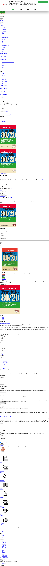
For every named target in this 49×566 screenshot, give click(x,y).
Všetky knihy (3, 63)
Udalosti (3, 531)
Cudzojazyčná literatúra (3, 60)
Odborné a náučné (4, 121)
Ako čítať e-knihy (4, 544)
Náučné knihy (3, 51)
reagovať (1, 391)
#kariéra (1, 323)
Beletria (1, 25)
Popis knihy (3, 317)
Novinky (3, 65)
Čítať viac (43, 179)
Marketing (3, 554)
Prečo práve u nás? (4, 542)
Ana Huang (3, 74)
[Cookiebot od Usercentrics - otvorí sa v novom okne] (5, 9)
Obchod (4, 368)
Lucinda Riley (3, 76)
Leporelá (3, 50)
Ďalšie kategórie (3, 33)
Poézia (2, 32)
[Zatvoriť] (0, 432)
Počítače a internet (4, 40)
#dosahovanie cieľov (4, 323)
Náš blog (3, 551)
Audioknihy (1, 20)
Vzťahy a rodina (3, 39)
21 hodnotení (2, 377)
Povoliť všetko (43, 1)
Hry (0, 21)
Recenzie (3, 318)
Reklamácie (3, 546)
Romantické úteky (4, 79)
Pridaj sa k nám (3, 553)
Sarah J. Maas (3, 75)
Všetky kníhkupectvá (4, 530)
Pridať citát (1, 445)
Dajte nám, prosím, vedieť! (12, 369)
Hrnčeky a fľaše (2, 91)
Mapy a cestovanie (3, 59)
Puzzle (1, 98)
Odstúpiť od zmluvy (4, 547)
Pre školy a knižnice (4, 545)
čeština (2, 354)
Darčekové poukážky (3, 85)
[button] (24, 193)
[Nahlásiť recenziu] (0, 404)
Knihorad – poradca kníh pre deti (5, 45)
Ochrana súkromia (4, 563)
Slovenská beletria (4, 31)
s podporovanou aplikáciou (9, 114)
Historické (3, 30)
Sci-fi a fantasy (3, 27)
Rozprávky (3, 49)
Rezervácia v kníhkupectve (5, 543)
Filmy (2, 537)
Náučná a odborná (3, 34)
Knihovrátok (3, 552)
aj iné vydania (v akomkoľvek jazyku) (5, 439)
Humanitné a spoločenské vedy (5, 37)
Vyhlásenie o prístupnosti (4, 556)
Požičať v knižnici (10, 197)
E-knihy (3, 535)
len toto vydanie (3, 438)
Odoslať (1, 560)
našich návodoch (6, 111)
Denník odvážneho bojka (4, 81)
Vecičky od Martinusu (3, 88)
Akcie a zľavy (3, 66)
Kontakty (3, 550)
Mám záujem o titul (4, 68)
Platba (2, 541)
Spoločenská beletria (4, 29)
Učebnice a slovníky (3, 56)
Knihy (1, 19)
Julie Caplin (3, 73)
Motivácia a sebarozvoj (5, 362)
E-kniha (2, 443)
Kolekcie (3, 67)
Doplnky (1, 22)
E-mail (1, 434)
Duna (2, 83)
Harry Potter (3, 80)
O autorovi (3, 319)
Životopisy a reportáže (4, 38)
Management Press (4, 184)
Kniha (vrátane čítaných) (4, 442)
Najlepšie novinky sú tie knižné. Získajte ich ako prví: (6, 558)
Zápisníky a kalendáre (3, 94)
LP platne (1, 97)
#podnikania (8, 323)
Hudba (1, 95)
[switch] (21, 9)
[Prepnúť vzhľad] (0, 23)
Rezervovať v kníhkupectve (3, 195)
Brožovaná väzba (4, 271)
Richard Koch (3, 178)
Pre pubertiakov (3, 47)
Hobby (2, 41)
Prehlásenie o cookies (4, 555)
